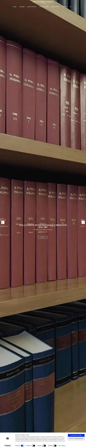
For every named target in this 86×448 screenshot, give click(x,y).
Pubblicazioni (55, 6)
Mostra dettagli (62, 445)
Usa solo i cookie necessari (76, 438)
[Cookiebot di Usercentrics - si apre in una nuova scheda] (7, 446)
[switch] (33, 446)
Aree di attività (31, 6)
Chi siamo (21, 6)
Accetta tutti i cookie (76, 435)
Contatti (64, 6)
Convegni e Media (44, 6)
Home (14, 6)
